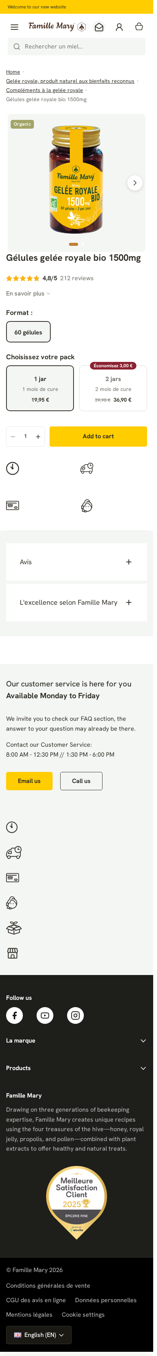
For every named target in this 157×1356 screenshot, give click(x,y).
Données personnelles (106, 1300)
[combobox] (76, 46)
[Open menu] (14, 27)
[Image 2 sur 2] (82, 244)
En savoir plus (25, 293)
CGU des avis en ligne (36, 1300)
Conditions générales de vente (48, 1286)
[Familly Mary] (57, 26)
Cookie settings (83, 1315)
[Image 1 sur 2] (73, 244)
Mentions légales (29, 1315)
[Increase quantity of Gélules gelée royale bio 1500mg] (38, 437)
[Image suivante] (135, 182)
